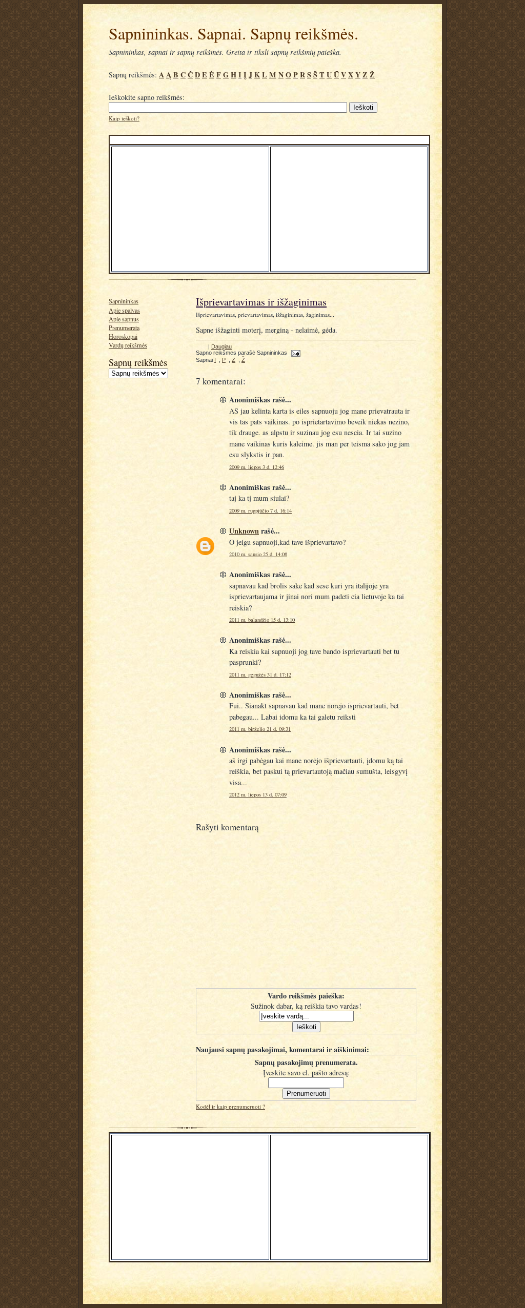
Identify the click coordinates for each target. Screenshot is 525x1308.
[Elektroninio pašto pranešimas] (294, 353)
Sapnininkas (123, 301)
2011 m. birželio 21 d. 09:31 (260, 728)
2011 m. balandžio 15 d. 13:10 (262, 619)
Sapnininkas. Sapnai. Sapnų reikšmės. (233, 33)
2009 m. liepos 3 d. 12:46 (256, 467)
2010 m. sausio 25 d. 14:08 (258, 554)
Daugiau (221, 346)
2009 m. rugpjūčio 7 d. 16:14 (260, 510)
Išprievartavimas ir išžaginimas (261, 302)
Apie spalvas (124, 310)
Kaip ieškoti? (124, 118)
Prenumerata (124, 327)
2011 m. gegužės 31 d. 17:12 (260, 674)
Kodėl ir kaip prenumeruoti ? (230, 1106)
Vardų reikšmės (128, 345)
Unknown (244, 530)
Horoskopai (123, 336)
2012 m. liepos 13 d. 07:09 (258, 794)
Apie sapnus (124, 319)
